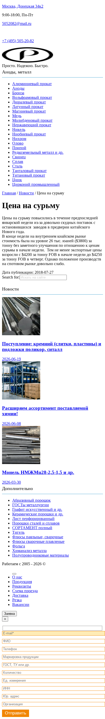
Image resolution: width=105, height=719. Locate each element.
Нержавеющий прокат (31, 125)
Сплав (17, 161)
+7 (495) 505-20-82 (18, 41)
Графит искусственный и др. (37, 509)
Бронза (18, 93)
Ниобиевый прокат (29, 134)
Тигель (18, 532)
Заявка (9, 614)
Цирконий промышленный (36, 184)
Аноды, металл (16, 71)
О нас (17, 577)
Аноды (18, 88)
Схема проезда (25, 591)
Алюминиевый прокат (32, 84)
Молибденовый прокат (32, 120)
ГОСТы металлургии (30, 505)
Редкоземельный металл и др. (37, 152)
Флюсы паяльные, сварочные (37, 537)
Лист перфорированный (33, 518)
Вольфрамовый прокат (32, 97)
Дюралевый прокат (29, 102)
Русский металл (16, 32)
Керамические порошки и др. (37, 514)
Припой (19, 148)
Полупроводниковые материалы (40, 555)
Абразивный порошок (31, 500)
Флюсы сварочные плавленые (38, 541)
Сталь (17, 166)
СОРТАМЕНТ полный (32, 528)
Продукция (22, 581)
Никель (18, 129)
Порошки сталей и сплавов (36, 523)
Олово (17, 143)
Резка (17, 600)
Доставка (20, 595)
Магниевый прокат (29, 111)
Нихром (19, 138)
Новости (10, 289)
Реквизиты (21, 586)
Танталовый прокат (29, 171)
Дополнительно (17, 488)
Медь (16, 116)
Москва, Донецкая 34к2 (22, 6)
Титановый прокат (28, 175)
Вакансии (20, 604)
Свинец (19, 157)
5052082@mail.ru (16, 23)
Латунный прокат (27, 106)
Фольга (18, 546)
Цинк (17, 180)
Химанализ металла (29, 550)
